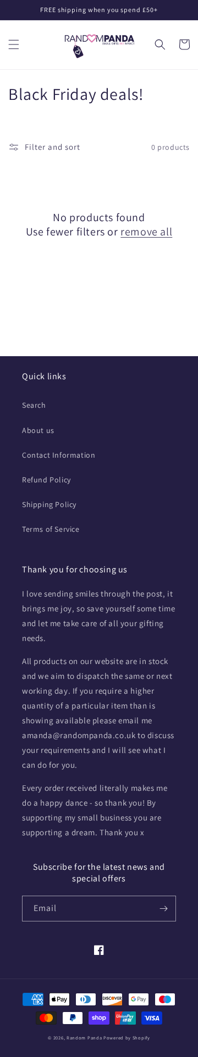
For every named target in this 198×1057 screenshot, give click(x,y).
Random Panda (85, 1037)
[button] (14, 44)
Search (34, 405)
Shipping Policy (49, 504)
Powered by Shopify (126, 1037)
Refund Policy (46, 480)
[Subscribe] (163, 908)
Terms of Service (51, 529)
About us (38, 430)
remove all (146, 231)
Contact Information (58, 455)
